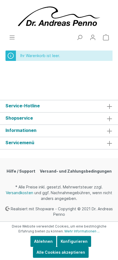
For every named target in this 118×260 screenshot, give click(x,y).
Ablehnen (43, 241)
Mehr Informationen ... (82, 231)
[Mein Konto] (92, 37)
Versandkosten (19, 192)
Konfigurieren (74, 241)
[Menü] (12, 37)
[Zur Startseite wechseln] (59, 17)
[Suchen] (79, 37)
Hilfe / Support (21, 171)
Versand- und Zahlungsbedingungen (76, 171)
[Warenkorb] (106, 37)
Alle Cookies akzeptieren (60, 252)
